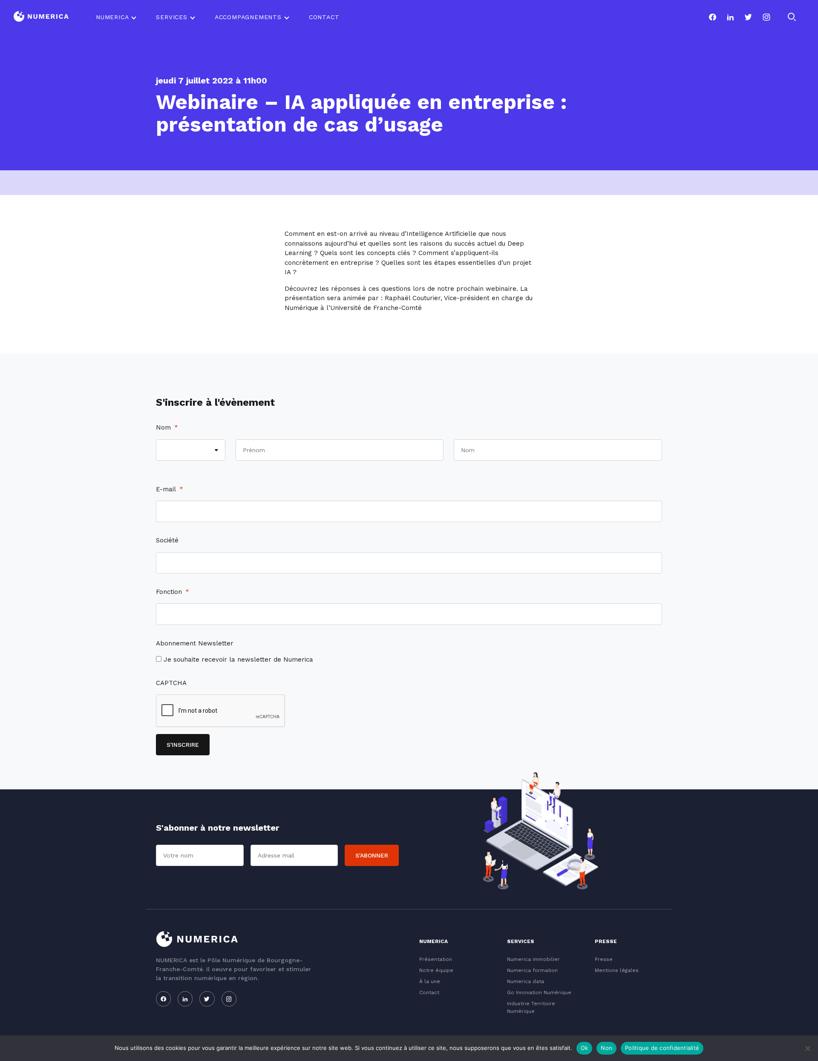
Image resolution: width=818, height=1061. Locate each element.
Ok (584, 1047)
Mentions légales (617, 970)
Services (171, 17)
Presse (604, 959)
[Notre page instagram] (766, 17)
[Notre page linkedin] (730, 17)
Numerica (112, 17)
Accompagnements (248, 17)
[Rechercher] (791, 17)
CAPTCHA (171, 683)
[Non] (807, 1048)
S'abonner (371, 855)
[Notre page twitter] (748, 17)
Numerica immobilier (533, 959)
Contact (324, 17)
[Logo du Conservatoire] (41, 17)
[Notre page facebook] (712, 17)
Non (606, 1047)
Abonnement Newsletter (194, 643)
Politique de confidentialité (662, 1047)
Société (167, 540)
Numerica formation (532, 970)
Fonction (172, 592)
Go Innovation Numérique (539, 992)
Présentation (435, 959)
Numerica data (525, 981)
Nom (167, 427)
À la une (429, 981)
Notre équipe (436, 970)
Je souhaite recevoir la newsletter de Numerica (238, 659)
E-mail (169, 489)
